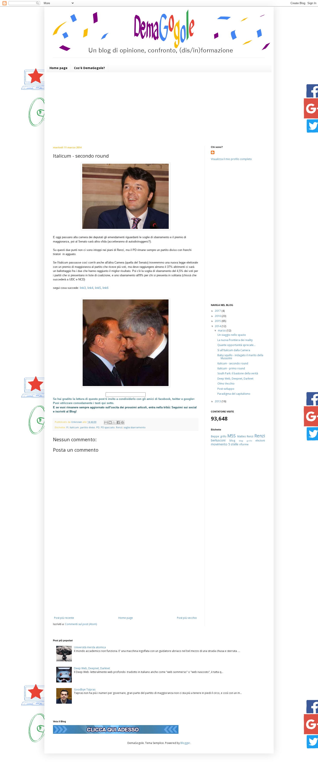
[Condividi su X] (114, 422)
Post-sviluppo (225, 389)
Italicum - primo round (231, 368)
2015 (218, 321)
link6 (105, 287)
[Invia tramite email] (106, 422)
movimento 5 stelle (224, 444)
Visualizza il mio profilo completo (231, 159)
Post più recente (64, 618)
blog (232, 440)
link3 (83, 287)
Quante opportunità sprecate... (236, 345)
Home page (58, 68)
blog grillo (245, 440)
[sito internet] (115, 733)
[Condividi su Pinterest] (122, 422)
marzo (222, 330)
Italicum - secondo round (232, 363)
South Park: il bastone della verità (237, 373)
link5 (98, 287)
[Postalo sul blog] (110, 422)
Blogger (185, 743)
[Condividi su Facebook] (118, 422)
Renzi (119, 427)
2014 (218, 326)
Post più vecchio (187, 618)
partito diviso (87, 427)
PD (98, 427)
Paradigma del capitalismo (233, 394)
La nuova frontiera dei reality (235, 340)
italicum (74, 427)
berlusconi (218, 440)
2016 (218, 316)
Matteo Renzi (245, 436)
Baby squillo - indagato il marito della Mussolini (240, 356)
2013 (218, 401)
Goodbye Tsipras (84, 689)
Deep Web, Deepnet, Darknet (235, 378)
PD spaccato (108, 427)
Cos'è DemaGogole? (89, 68)
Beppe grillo (218, 436)
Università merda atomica (90, 647)
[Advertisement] (159, 109)
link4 (90, 287)
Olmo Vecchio (225, 383)
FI (67, 427)
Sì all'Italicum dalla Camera (233, 350)
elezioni (260, 440)
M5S (231, 436)
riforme (244, 444)
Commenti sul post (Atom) (81, 624)
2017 (218, 311)
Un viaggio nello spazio (231, 335)
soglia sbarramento (135, 427)
